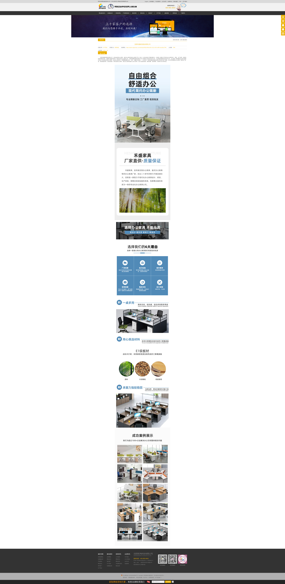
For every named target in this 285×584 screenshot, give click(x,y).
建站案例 (167, 13)
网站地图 (175, 1)
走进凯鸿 (127, 554)
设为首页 (164, 1)
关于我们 (127, 556)
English (146, 1)
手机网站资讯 (119, 563)
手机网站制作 (126, 13)
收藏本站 (170, 1)
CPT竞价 (159, 13)
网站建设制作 (102, 13)
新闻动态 (175, 13)
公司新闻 (118, 556)
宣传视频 (151, 1)
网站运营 (118, 561)
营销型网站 (118, 13)
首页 (181, 39)
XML (180, 1)
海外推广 (150, 13)
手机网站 (100, 561)
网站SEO (109, 559)
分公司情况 (127, 559)
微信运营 (118, 565)
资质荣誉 (127, 563)
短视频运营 (110, 13)
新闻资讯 (118, 554)
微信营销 (134, 13)
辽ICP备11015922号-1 (159, 575)
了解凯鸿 (183, 13)
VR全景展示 (158, 1)
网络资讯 (118, 559)
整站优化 (142, 13)
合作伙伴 (127, 561)
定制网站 (109, 556)
